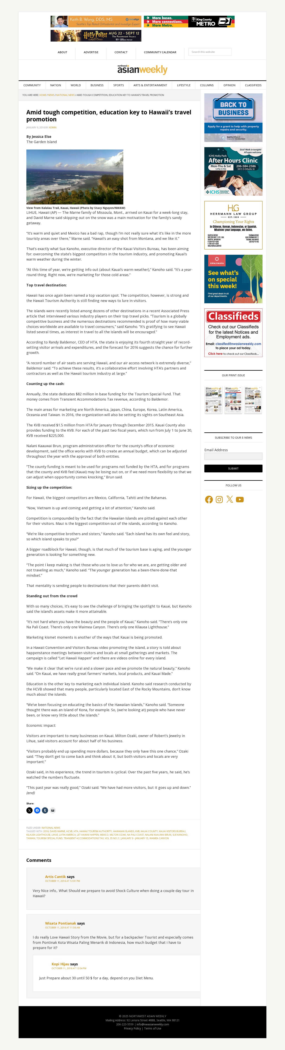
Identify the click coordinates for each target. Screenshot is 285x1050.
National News (51, 827)
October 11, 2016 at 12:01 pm (62, 881)
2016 (46, 831)
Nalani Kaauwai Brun (158, 834)
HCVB (69, 831)
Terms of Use (152, 1028)
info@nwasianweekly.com (153, 1024)
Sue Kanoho (180, 834)
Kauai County (149, 831)
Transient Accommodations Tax (84, 838)
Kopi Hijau (60, 964)
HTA (76, 831)
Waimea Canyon (159, 838)
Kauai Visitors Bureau (172, 831)
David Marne (57, 831)
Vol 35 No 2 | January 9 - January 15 (126, 838)
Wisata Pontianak (60, 923)
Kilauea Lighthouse (38, 834)
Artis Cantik (55, 876)
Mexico (104, 834)
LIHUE (55, 834)
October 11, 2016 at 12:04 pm (69, 968)
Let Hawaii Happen (88, 834)
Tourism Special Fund (49, 838)
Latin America (67, 834)
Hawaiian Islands (123, 831)
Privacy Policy (132, 1028)
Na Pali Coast (135, 834)
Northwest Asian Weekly (142, 70)
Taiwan (30, 838)
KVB (137, 831)
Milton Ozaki (118, 834)
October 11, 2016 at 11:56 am (62, 927)
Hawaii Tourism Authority (95, 831)
